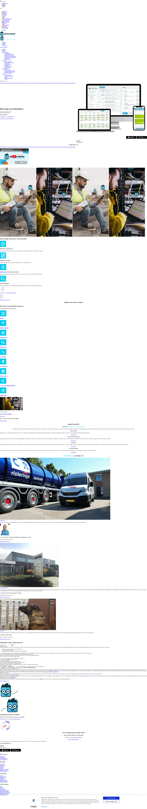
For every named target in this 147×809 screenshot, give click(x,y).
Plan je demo (2, 788)
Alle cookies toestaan (111, 798)
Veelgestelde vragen (3, 794)
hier (135, 670)
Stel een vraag (7, 541)
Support (6, 77)
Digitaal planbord (3, 776)
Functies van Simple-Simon (10, 71)
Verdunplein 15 (3, 757)
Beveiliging (37, 83)
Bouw (50, 83)
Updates (1, 787)
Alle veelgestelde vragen (4, 680)
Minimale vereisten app (4, 793)
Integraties (4, 43)
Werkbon (1, 775)
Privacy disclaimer (3, 771)
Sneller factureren (8, 59)
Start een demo (76, 739)
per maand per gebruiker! (6, 414)
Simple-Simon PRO (8, 72)
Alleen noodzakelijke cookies (111, 801)
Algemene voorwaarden (4, 769)
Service (3, 73)
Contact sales (7, 299)
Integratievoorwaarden (4, 770)
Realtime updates (3, 779)
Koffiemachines (12, 83)
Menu (6, 47)
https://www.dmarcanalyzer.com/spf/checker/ (51, 671)
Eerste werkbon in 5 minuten (10, 70)
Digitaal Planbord (10, 116)
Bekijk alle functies (3, 420)
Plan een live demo (8, 75)
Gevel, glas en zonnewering (30, 83)
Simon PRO (4, 45)
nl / (0, 0)
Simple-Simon (2, 756)
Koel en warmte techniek (9, 62)
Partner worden (3, 765)
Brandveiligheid (3, 83)
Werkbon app (3, 272)
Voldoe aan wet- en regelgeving (10, 56)
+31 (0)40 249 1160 (3, 759)
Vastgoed (7, 83)
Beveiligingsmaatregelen (4, 791)
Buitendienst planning (4, 780)
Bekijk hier (76, 673)
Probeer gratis (2, 47)
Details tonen (44, 806)
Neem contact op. (13, 676)
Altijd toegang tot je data (9, 55)
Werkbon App (3, 116)
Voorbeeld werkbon (3, 781)
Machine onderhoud (19, 83)
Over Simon (2, 764)
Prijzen (3, 44)
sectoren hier (86, 675)
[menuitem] (4, 3)
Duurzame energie (8, 64)
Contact (6, 79)
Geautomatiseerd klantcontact (10, 57)
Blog (1, 786)
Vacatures (2, 766)
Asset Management (9, 118)
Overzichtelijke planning (9, 54)
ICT (24, 83)
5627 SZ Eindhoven (3, 758)
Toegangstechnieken (8, 66)
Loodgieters (7, 65)
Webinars (1, 768)
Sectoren (3, 60)
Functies (3, 42)
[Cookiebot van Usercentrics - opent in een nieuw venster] (34, 807)
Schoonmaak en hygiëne (44, 83)
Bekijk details (73, 434)
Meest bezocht (5, 68)
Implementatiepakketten (4, 790)
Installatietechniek (8, 61)
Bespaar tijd (7, 58)
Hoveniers (53, 83)
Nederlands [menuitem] (5, 3)
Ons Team (2, 767)
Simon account (2, 789)
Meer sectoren (7, 67)
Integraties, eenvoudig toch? (5, 792)
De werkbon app (8, 69)
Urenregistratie (3, 118)
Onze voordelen (5, 52)
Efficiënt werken (8, 53)
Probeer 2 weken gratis (9, 76)
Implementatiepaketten (9, 78)
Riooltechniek (7, 63)
